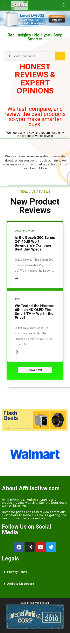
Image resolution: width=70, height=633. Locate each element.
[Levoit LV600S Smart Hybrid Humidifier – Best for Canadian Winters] (35, 19)
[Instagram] (30, 547)
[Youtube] (40, 547)
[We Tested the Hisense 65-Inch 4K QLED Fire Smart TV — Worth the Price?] (35, 326)
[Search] (64, 5)
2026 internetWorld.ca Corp (35, 603)
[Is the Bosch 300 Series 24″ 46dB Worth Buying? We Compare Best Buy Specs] (35, 255)
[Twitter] (51, 547)
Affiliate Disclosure (20, 583)
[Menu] (4, 5)
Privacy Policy (17, 572)
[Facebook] (19, 547)
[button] (35, 572)
